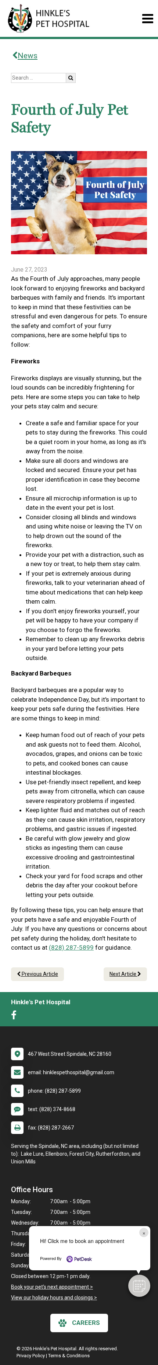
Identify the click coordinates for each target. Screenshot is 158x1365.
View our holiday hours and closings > (54, 1298)
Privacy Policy (31, 1355)
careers (86, 1322)
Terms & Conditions (69, 1355)
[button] (139, 1286)
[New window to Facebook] (15, 1017)
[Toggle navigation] (147, 18)
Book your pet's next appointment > (52, 1287)
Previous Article (39, 974)
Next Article (123, 974)
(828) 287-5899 (71, 947)
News (27, 55)
